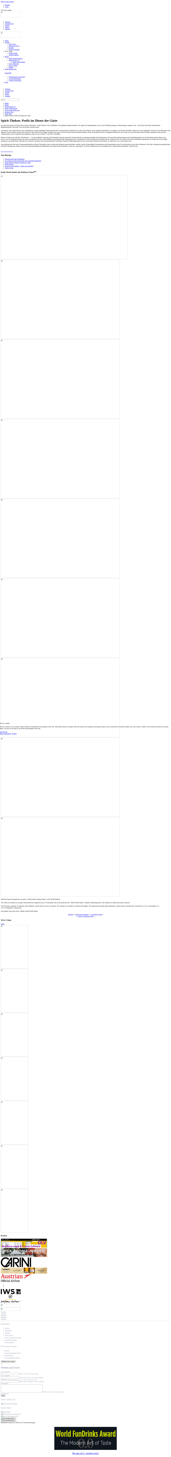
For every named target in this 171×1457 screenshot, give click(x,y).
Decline (4, 732)
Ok (1, 732)
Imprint (14, 733)
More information (5, 733)
